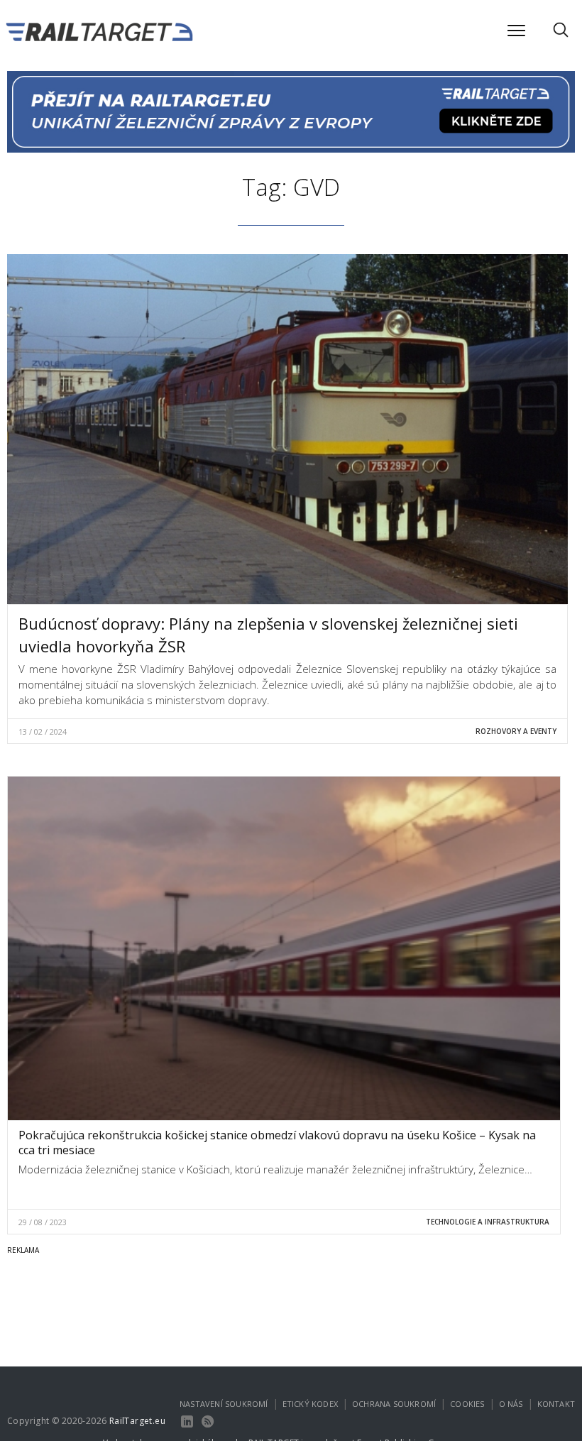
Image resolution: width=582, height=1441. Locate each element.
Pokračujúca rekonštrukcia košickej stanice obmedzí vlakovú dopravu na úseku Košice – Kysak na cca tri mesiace (277, 1142)
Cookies (467, 1403)
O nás (511, 1403)
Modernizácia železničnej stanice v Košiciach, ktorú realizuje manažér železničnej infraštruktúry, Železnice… (275, 1169)
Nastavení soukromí (224, 1403)
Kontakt (556, 1403)
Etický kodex (310, 1403)
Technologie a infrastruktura (487, 1222)
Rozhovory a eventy (516, 731)
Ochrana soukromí (394, 1403)
